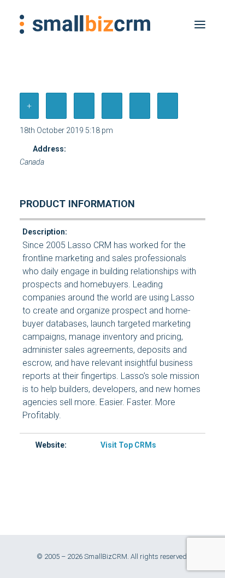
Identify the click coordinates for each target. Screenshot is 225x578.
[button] (200, 24)
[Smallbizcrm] (85, 24)
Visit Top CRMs (128, 445)
